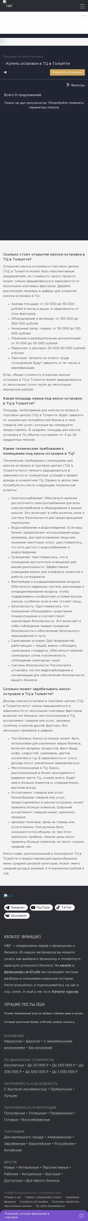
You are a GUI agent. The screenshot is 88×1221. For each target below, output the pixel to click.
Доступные (13, 1180)
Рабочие (11, 1174)
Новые (9, 1167)
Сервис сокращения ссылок (43, 1197)
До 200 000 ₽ (63, 1065)
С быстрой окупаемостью (25, 1089)
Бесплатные (14, 1065)
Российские (64, 1143)
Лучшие (10, 1095)
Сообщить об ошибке (34, 1202)
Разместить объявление (67, 72)
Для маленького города (23, 1137)
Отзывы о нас (12, 1197)
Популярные (14, 1113)
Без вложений (40, 1047)
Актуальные (32, 1174)
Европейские (40, 1143)
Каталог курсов (65, 991)
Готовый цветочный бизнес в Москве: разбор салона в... (40, 1022)
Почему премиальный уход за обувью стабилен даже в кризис (43, 1013)
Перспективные (55, 1167)
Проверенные (61, 1113)
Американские (59, 1137)
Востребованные (35, 1119)
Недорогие (13, 1041)
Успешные (37, 1113)
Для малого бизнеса (42, 1180)
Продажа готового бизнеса (23, 57)
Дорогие (33, 1041)
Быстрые (52, 1174)
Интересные (28, 1167)
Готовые (11, 1119)
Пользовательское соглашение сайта (37, 1193)
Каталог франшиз (22, 936)
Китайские (13, 1150)
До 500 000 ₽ (37, 1071)
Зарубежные (14, 1143)
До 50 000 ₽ (38, 1065)
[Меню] (82, 6)
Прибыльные (61, 1089)
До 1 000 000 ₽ (65, 1071)
